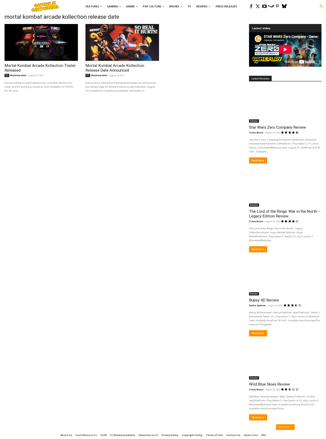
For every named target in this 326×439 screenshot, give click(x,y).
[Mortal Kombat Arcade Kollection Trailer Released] (41, 42)
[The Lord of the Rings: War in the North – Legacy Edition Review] (285, 188)
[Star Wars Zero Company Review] (285, 104)
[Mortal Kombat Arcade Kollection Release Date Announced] (122, 42)
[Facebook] (251, 6)
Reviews (254, 121)
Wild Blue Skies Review (269, 384)
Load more (284, 427)
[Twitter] (257, 6)
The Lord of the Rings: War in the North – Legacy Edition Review (285, 213)
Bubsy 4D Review (264, 300)
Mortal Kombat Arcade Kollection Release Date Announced (114, 68)
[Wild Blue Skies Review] (285, 361)
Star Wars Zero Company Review (277, 127)
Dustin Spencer (257, 305)
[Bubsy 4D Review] (285, 277)
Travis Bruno (256, 132)
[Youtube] (264, 6)
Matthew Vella (18, 75)
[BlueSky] (284, 6)
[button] (321, 6)
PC (7, 75)
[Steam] (271, 6)
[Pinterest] (277, 6)
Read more (258, 160)
